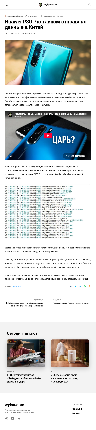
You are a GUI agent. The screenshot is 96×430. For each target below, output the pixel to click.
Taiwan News (17, 286)
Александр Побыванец (15, 16)
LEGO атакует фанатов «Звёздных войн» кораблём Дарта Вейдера (24, 378)
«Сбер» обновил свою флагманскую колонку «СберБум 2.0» (65, 378)
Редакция (77, 409)
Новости (10, 371)
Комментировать (49, 16)
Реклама (76, 413)
